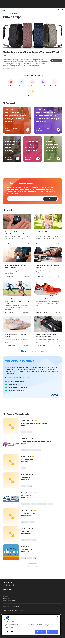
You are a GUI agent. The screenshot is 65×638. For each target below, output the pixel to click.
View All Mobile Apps (9, 600)
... (38, 351)
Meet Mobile (6, 598)
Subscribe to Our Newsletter (11, 606)
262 (42, 351)
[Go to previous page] (18, 351)
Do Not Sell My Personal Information (13, 610)
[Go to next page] (46, 351)
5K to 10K (5, 596)
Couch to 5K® (7, 594)
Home (5, 13)
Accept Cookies (52, 632)
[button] (17, 120)
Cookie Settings (11, 632)
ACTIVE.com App (8, 592)
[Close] (58, 616)
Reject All (40, 632)
